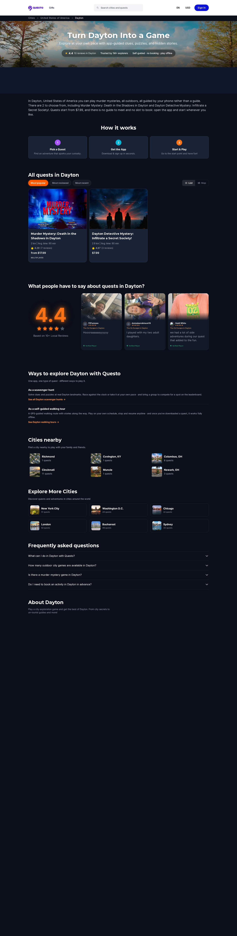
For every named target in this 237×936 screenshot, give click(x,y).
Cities (31, 18)
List (190, 183)
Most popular (38, 183)
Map (203, 183)
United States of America (55, 18)
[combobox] (120, 8)
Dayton (79, 18)
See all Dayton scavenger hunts (46, 399)
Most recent (82, 183)
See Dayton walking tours (43, 422)
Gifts (51, 7)
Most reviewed (60, 183)
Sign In (202, 7)
